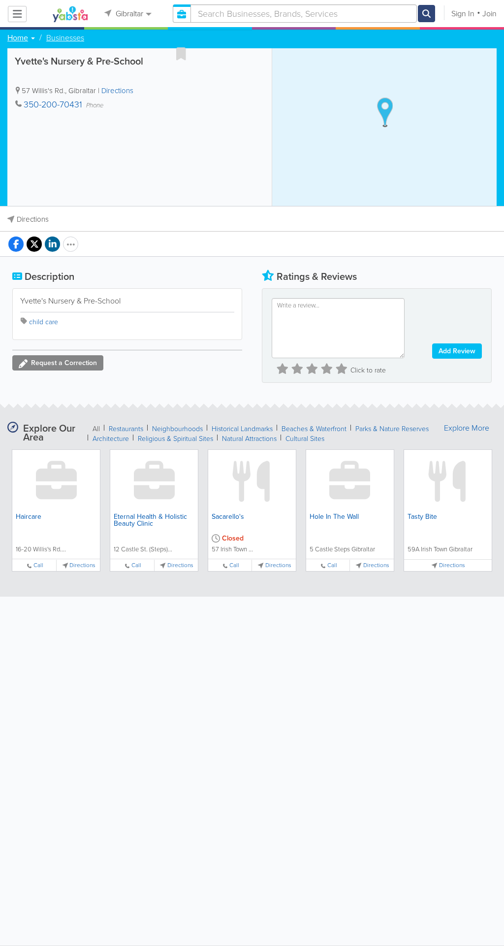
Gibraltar (128, 13)
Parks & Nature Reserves (392, 429)
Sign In (462, 13)
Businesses (65, 38)
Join (489, 13)
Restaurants (126, 429)
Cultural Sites (304, 439)
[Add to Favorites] (181, 53)
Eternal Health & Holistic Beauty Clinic (150, 520)
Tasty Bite (422, 516)
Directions (117, 90)
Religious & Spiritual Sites (175, 439)
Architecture (111, 439)
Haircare (28, 516)
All (96, 429)
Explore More (466, 428)
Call (38, 565)
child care (43, 322)
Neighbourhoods (177, 429)
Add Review (457, 351)
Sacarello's (228, 516)
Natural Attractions (249, 439)
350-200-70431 (53, 104)
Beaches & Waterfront (314, 429)
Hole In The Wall (334, 516)
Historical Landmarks (242, 429)
